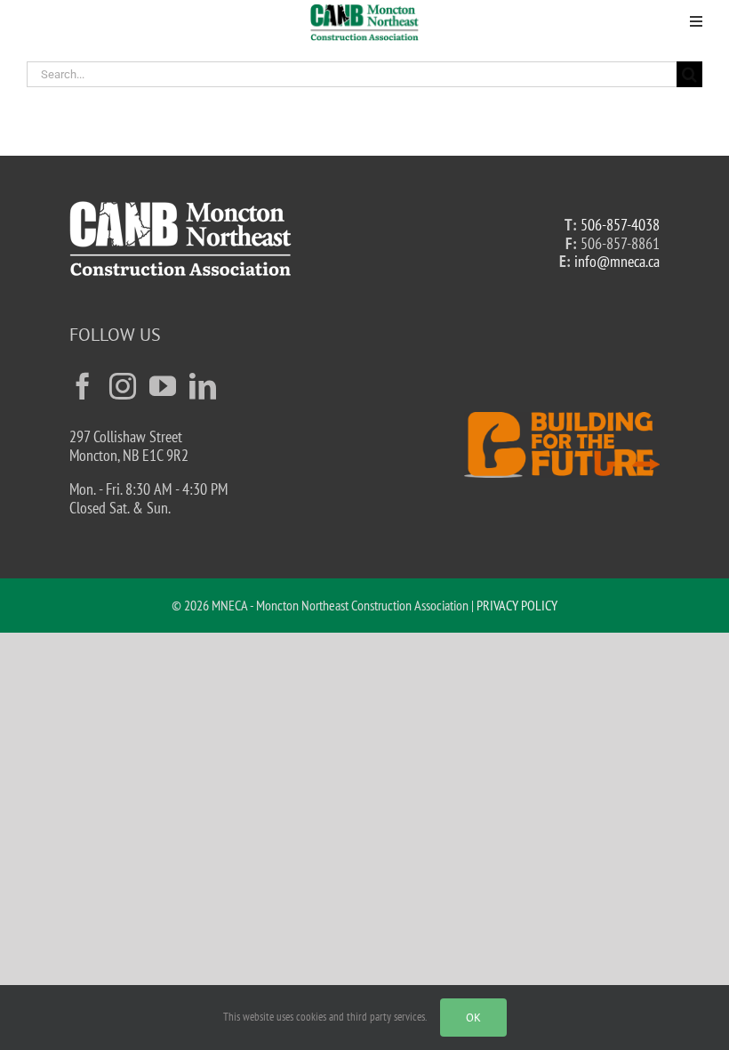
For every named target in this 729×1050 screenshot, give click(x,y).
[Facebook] (82, 386)
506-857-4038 (620, 224)
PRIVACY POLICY (517, 605)
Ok (473, 1017)
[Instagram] (122, 386)
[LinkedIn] (202, 386)
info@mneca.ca (617, 261)
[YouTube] (162, 386)
